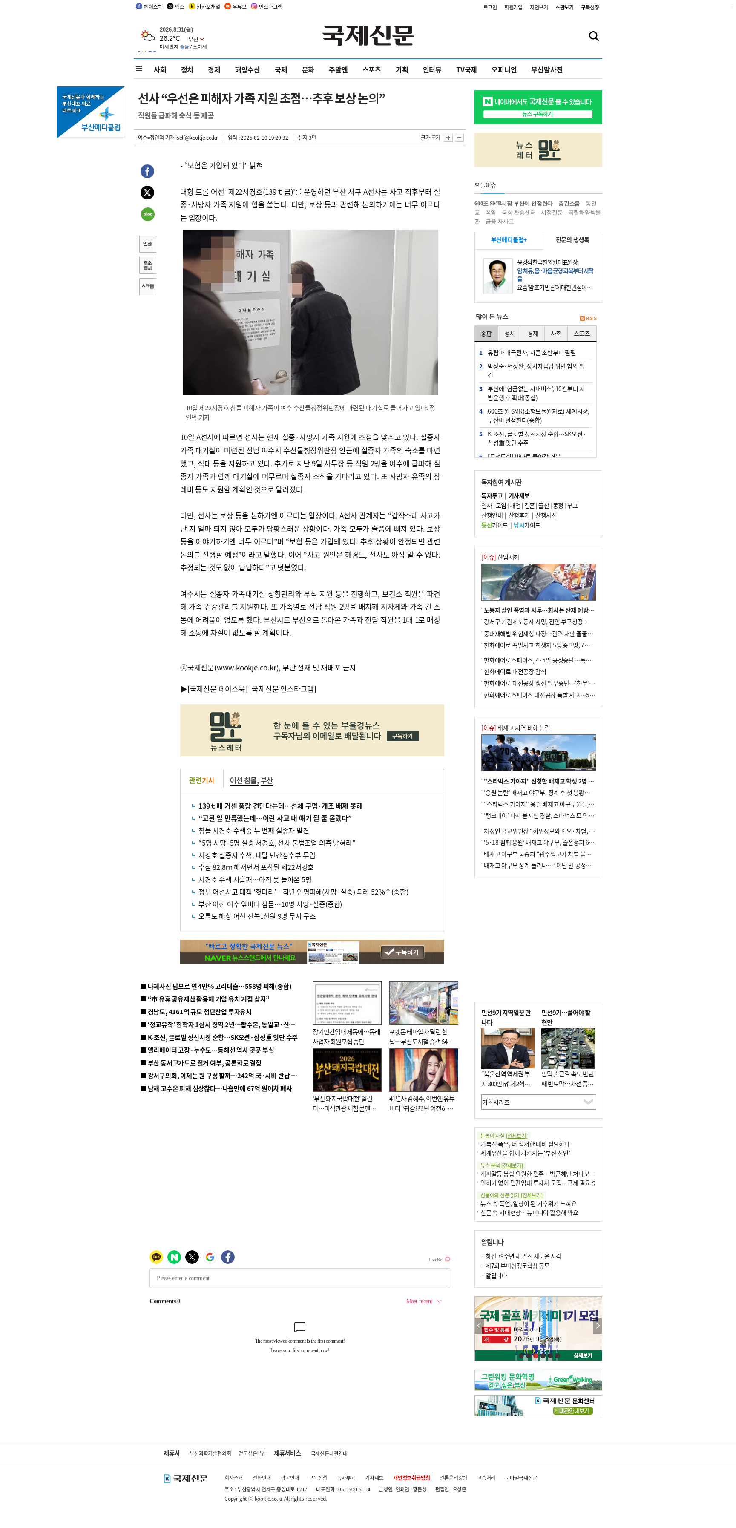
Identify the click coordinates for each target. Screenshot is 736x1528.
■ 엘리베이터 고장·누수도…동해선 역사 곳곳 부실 (207, 1049)
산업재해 (500, 556)
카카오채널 (208, 6)
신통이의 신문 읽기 (511, 1195)
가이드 (494, 525)
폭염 (491, 212)
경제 (214, 69)
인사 (486, 505)
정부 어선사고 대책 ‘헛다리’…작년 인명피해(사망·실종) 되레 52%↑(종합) (303, 891)
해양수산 (247, 69)
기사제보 (374, 1477)
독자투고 (346, 1477)
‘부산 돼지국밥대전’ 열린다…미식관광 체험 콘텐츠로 (344, 1108)
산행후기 (519, 515)
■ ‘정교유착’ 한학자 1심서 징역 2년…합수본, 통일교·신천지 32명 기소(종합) (242, 1024)
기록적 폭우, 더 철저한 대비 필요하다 (525, 1144)
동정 (558, 505)
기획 (402, 69)
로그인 (490, 7)
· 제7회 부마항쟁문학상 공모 (515, 1265)
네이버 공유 (147, 215)
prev (479, 1326)
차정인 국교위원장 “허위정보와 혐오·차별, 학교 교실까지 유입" (561, 830)
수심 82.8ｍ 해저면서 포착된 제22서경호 (256, 867)
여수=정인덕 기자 (156, 137)
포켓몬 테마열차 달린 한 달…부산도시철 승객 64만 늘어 (421, 1041)
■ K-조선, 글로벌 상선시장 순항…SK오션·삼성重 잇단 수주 (219, 1037)
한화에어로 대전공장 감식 (515, 671)
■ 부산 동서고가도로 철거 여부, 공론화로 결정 (201, 1062)
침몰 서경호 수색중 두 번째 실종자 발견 (253, 830)
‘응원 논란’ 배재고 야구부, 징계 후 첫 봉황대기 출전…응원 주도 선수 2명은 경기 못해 (586, 792)
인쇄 (147, 245)
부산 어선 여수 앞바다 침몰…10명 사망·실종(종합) (270, 904)
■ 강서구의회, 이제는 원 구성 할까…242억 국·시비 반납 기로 (221, 1075)
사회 (160, 69)
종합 (486, 333)
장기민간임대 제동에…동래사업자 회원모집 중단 (346, 1036)
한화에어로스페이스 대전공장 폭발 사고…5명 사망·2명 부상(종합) (565, 695)
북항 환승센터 (519, 212)
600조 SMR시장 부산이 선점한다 (513, 203)
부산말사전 (547, 69)
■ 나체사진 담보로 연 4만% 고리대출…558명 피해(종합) (215, 985)
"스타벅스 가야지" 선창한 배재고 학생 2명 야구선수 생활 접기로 (562, 781)
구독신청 (590, 7)
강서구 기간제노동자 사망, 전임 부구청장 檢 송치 (543, 621)
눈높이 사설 (503, 1135)
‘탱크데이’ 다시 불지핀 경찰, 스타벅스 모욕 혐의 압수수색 (553, 815)
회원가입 (513, 7)
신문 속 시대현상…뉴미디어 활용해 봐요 (529, 1212)
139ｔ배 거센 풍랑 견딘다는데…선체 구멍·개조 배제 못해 (280, 805)
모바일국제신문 (521, 1477)
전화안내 (262, 1477)
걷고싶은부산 (252, 1453)
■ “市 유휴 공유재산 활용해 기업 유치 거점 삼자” (205, 998)
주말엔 (338, 69)
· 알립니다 (494, 1275)
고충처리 (486, 1477)
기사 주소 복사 (147, 266)
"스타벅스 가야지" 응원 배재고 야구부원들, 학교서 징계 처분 (557, 804)
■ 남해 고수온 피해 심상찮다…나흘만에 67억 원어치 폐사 (216, 1088)
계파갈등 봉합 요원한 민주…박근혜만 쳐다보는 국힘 (543, 1173)
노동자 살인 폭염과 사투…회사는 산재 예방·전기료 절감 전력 (558, 610)
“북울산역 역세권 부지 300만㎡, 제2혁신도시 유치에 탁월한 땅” (505, 1088)
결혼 (529, 505)
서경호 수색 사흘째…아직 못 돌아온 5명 (255, 879)
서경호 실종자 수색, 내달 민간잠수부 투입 (256, 855)
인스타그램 (270, 6)
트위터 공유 (147, 193)
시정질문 (552, 212)
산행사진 (546, 515)
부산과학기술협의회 (210, 1453)
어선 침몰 (243, 780)
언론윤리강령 (453, 1477)
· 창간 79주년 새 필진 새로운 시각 (521, 1256)
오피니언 (504, 69)
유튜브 (239, 6)
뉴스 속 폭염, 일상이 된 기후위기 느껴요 (528, 1203)
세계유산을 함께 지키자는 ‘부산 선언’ (525, 1152)
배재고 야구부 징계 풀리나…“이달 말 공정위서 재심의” (550, 865)
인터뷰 (432, 69)
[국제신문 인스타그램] (282, 688)
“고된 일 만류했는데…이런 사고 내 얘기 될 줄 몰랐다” (275, 818)
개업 (515, 505)
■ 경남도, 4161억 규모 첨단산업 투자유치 (196, 1011)
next (597, 1326)
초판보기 (564, 7)
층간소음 (569, 203)
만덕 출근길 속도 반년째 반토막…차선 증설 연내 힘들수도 (567, 1083)
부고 (572, 505)
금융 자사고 (500, 221)
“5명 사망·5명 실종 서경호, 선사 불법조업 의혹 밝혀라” (276, 842)
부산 (267, 780)
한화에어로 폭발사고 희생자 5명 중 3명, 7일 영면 (543, 645)
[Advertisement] (538, 940)
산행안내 (492, 515)
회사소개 (233, 1477)
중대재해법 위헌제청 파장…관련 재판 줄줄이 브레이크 (549, 633)
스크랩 (147, 287)
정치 (187, 69)
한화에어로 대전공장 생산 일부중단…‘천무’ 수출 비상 (548, 683)
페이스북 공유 (147, 172)
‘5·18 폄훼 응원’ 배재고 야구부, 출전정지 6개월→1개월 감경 (558, 842)
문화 (308, 69)
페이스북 (153, 6)
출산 (543, 505)
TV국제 (466, 69)
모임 (501, 505)
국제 (281, 69)
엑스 (179, 6)
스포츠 (371, 69)
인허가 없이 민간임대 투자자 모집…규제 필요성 (538, 1182)
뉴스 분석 (501, 1165)
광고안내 (290, 1477)
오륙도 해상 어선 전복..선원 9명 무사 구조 (257, 916)
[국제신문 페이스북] (217, 688)
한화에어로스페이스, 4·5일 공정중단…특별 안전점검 (549, 660)
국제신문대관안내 (329, 1453)
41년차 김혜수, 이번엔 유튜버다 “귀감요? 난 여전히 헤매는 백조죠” (421, 1108)
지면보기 (539, 7)
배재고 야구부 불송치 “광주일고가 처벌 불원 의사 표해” (551, 853)
